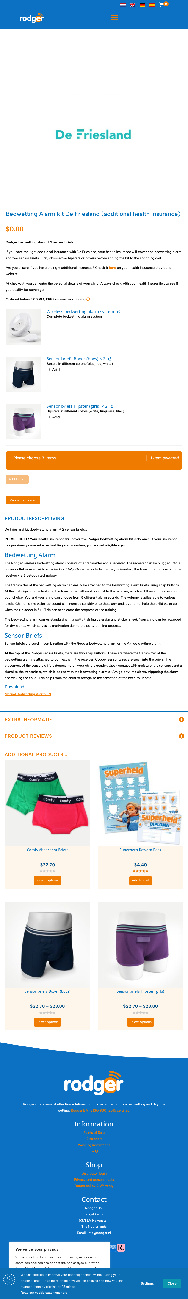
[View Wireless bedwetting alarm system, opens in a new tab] (118, 311)
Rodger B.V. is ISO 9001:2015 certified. (100, 1110)
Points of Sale (94, 1133)
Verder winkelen (23, 500)
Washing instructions (94, 1145)
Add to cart (17, 479)
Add (55, 369)
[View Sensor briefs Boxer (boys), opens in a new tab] (109, 358)
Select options (47, 880)
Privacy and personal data (94, 1180)
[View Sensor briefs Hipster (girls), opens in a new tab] (112, 406)
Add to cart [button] (140, 880)
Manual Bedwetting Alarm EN (28, 694)
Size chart (94, 1139)
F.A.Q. (94, 1151)
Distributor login (94, 1173)
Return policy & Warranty (94, 1186)
